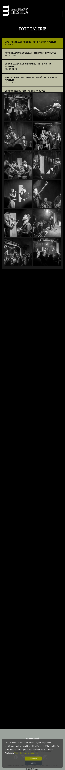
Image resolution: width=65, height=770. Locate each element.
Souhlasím (33, 758)
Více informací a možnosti (26, 753)
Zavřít (33, 763)
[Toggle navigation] (58, 14)
